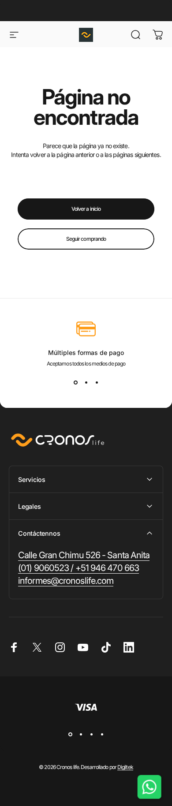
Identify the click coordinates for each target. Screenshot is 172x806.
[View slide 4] (102, 734)
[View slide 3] (96, 382)
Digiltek (125, 767)
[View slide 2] (86, 382)
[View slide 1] (75, 382)
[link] (84, 555)
